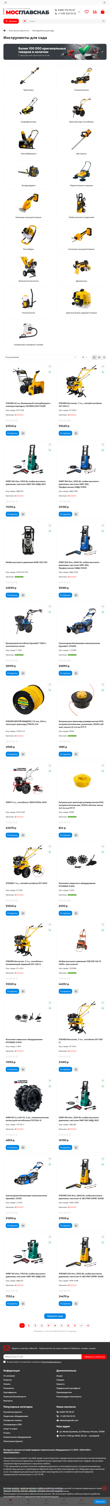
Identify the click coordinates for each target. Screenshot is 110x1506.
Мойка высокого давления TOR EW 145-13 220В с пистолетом (80, 962)
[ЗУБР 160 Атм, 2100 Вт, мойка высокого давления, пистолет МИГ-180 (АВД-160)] (28, 459)
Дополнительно (66, 1370)
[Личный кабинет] (104, 2)
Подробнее (64, 1496)
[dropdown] (5, 2)
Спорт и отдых (10, 1428)
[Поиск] (103, 21)
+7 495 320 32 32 (67, 13)
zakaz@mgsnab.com (69, 1420)
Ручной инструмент (12, 1412)
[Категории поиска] (25, 21)
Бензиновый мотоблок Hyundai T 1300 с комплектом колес (26, 644)
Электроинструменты (19, 30)
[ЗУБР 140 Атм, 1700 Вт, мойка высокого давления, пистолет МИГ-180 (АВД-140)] (28, 1252)
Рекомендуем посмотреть (68, 1396)
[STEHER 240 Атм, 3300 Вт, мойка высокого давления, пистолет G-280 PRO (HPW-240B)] (81, 1252)
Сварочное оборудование (15, 1416)
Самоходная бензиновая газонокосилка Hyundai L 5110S (26, 1197)
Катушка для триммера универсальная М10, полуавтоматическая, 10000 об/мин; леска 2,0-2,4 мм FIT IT (81, 805)
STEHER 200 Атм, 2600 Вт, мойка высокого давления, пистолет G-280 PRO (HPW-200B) (81, 1197)
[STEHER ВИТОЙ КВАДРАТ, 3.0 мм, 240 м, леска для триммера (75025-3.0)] (28, 699)
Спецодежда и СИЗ (12, 1424)
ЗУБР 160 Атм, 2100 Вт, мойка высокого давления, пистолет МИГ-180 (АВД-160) (26, 482)
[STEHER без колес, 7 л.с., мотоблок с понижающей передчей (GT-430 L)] (28, 939)
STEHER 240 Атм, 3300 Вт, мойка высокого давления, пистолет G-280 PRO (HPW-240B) (81, 1275)
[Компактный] (104, 357)
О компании (9, 1376)
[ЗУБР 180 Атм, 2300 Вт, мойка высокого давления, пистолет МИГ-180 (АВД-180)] (81, 1095)
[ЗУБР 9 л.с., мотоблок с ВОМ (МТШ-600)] (28, 780)
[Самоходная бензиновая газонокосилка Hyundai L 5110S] (28, 1174)
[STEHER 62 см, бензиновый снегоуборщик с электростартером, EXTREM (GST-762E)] (28, 381)
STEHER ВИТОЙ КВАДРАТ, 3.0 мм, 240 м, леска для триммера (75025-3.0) (26, 722)
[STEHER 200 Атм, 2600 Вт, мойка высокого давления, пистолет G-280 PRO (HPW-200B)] (81, 1174)
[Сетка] (94, 357)
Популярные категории (18, 1406)
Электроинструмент (13, 1441)
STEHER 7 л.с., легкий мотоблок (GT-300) (26, 883)
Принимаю (100, 1502)
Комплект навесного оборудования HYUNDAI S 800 (24, 1041)
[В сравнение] (50, 372)
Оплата (6, 1384)
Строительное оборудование (17, 1437)
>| (88, 1325)
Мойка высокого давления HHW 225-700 (26, 562)
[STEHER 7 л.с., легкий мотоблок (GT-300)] (28, 861)
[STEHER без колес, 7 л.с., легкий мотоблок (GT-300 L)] (81, 381)
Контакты (8, 1401)
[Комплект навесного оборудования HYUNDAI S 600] (81, 861)
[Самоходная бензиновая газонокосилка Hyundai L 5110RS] (81, 621)
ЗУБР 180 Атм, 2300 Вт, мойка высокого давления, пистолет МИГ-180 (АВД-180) (79, 1119)
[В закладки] (50, 366)
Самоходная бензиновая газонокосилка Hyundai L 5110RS (79, 644)
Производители (64, 1392)
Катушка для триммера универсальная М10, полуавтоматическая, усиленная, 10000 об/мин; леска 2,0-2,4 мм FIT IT (81, 724)
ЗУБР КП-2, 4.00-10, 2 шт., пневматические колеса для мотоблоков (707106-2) (27, 1119)
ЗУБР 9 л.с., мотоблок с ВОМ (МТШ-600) (26, 802)
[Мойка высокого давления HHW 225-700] (28, 540)
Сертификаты (10, 1392)
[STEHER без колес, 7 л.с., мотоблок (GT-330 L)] (81, 1017)
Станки (6, 1433)
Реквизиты (8, 1388)
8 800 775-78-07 (66, 10)
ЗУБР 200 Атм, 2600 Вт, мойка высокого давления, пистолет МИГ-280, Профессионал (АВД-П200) (79, 565)
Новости (60, 1384)
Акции (59, 1376)
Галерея (60, 1380)
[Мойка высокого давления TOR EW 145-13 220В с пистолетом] (81, 939)
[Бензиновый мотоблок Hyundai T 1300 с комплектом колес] (28, 621)
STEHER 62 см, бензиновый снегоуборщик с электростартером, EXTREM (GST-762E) (28, 404)
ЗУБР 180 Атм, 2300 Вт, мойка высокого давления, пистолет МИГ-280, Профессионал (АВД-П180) (79, 484)
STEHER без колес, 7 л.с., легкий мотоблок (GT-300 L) (80, 404)
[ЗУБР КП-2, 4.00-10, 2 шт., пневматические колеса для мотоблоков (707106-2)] (28, 1095)
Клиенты (7, 1380)
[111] (55, 52)
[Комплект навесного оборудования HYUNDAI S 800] (28, 1017)
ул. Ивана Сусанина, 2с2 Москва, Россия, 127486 (82, 1431)
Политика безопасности (14, 1396)
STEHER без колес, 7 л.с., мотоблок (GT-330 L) (81, 1041)
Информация (11, 1370)
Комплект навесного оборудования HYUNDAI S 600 (77, 884)
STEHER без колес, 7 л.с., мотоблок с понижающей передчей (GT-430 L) (24, 962)
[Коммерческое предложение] (23, 433)
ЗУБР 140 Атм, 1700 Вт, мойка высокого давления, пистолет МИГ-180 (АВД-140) (26, 1275)
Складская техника (12, 1420)
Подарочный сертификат (68, 1388)
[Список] (99, 357)
